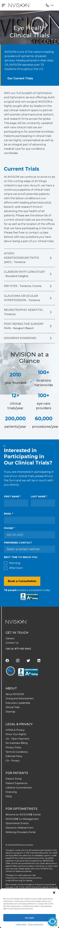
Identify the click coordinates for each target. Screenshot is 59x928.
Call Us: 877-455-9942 (18, 648)
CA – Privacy (13, 760)
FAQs (9, 796)
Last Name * (39, 496)
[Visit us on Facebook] (7, 660)
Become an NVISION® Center (23, 814)
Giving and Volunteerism (20, 698)
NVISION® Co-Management (22, 819)
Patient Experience (17, 783)
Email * (8, 513)
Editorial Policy (14, 756)
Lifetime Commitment (19, 787)
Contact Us (12, 642)
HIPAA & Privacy (15, 729)
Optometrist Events (17, 823)
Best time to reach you (20, 557)
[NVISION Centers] (16, 622)
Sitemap (10, 711)
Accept (29, 917)
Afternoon (16, 568)
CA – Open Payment (17, 738)
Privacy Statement (35, 924)
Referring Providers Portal (20, 832)
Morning (14, 563)
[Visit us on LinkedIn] (38, 660)
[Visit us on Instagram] (17, 660)
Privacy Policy (13, 747)
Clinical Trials (13, 707)
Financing (11, 791)
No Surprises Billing (17, 743)
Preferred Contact (18, 542)
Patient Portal (14, 778)
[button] (54, 892)
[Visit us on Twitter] (28, 660)
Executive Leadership (18, 702)
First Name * (12, 496)
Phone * (9, 528)
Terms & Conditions (17, 751)
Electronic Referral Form (19, 827)
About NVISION (15, 694)
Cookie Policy (21, 924)
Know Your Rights (16, 734)
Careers (10, 638)
